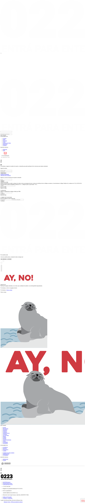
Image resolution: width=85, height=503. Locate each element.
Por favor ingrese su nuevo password (7, 198)
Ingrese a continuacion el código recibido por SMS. (10, 191)
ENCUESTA (5, 449)
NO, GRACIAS (3, 259)
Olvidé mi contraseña (4, 174)
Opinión (4, 437)
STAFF (4, 460)
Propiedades (5, 442)
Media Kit (5, 149)
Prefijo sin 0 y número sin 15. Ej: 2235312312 (73, 183)
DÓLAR (5, 448)
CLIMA (4, 450)
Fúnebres (5, 145)
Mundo (4, 436)
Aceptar (2, 181)
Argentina (5, 434)
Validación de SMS (4, 182)
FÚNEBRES (5, 455)
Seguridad (5, 429)
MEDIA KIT (5, 459)
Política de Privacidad (7, 497)
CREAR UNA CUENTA (5, 175)
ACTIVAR (9, 259)
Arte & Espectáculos (7, 439)
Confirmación (3, 190)
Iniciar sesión (3, 173)
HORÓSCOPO (6, 453)
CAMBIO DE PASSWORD (6, 197)
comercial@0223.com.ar (8, 484)
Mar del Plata (5, 428)
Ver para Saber (6, 435)
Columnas (5, 432)
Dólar (4, 139)
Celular (1, 185)
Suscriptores (5, 443)
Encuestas (5, 140)
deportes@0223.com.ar (7, 483)
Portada (4, 427)
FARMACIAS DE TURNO (8, 452)
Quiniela (4, 138)
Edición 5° (5, 430)
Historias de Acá (6, 433)
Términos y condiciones (7, 498)
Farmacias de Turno (7, 143)
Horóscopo (5, 144)
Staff (4, 150)
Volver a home (9, 290)
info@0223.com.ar (6, 482)
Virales (4, 440)
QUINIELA (5, 447)
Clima (4, 141)
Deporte (4, 438)
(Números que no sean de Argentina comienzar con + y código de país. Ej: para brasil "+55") (18, 184)
